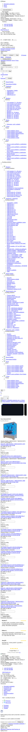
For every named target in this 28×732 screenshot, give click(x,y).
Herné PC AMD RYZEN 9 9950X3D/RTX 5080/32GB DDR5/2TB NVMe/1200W (11, 588)
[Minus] (3, 451)
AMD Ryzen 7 (10, 93)
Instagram (8, 48)
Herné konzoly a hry (11, 291)
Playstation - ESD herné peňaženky (15, 312)
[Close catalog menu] (4, 89)
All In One (9, 280)
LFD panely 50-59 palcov (13, 105)
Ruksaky (9, 268)
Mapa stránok (7, 690)
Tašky (8, 271)
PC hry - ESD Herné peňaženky (15, 308)
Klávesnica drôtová (11, 345)
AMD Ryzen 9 (10, 208)
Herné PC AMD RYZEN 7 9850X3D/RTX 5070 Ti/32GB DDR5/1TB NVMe (13, 444)
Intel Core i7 (10, 233)
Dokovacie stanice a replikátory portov (16, 222)
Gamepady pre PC (11, 335)
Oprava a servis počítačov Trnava (15, 370)
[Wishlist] (4, 420)
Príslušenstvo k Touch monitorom (15, 188)
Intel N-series (10, 240)
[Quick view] (2, 420)
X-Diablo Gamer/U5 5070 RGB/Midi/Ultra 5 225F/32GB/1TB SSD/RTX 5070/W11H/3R (12, 569)
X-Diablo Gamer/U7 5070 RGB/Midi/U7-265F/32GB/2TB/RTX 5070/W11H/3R (11, 534)
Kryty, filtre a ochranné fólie (14, 242)
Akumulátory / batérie (12, 90)
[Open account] (5, 71)
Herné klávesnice (11, 339)
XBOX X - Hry (11, 326)
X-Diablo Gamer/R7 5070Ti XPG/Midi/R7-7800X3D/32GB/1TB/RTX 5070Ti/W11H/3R (12, 499)
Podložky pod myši (11, 349)
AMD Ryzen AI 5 (11, 209)
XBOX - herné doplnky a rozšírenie (15, 320)
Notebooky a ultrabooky (12, 198)
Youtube (13, 48)
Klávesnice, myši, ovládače (13, 124)
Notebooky (8, 86)
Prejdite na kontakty (5, 50)
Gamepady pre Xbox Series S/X (15, 338)
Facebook (3, 48)
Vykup (5, 6)
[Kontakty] (2, 398)
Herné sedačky (10, 299)
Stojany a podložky (11, 270)
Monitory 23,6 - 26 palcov (13, 113)
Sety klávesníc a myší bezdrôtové (15, 352)
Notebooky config (11, 253)
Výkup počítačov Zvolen (13, 137)
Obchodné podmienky (9, 4)
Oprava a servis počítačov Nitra (14, 368)
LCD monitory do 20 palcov (14, 104)
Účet (10, 71)
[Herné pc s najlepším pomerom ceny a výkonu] (13, 400)
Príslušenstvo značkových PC (14, 289)
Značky (5, 692)
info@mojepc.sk (5, 29)
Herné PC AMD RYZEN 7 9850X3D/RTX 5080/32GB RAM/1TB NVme (11, 606)
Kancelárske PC (11, 282)
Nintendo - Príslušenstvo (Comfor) (15, 302)
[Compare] (7, 420)
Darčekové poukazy (9, 693)
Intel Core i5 (10, 232)
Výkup (7, 126)
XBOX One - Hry (11, 324)
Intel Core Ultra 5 (11, 236)
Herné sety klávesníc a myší (14, 342)
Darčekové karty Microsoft (13, 296)
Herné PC (9, 277)
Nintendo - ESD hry (12, 301)
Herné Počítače (9, 82)
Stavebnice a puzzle (12, 319)
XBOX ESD (10, 323)
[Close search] (2, 69)
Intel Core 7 (10, 228)
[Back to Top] (6, 398)
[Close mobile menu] (2, 53)
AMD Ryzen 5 (10, 92)
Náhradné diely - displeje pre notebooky (17, 249)
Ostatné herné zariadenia (13, 305)
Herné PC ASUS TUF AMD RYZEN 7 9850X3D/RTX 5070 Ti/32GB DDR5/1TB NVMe (13, 462)
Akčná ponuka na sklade (13, 279)
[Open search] (2, 71)
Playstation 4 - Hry (11, 313)
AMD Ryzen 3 (10, 204)
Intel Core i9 (10, 235)
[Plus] (1, 451)
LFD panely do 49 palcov (13, 109)
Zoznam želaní (4, 73)
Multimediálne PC (11, 286)
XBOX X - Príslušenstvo (13, 327)
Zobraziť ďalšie (6, 616)
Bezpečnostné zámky (12, 219)
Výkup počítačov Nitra (12, 136)
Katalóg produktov (6, 59)
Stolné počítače (9, 273)
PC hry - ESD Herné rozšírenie (14, 309)
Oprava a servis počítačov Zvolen (15, 365)
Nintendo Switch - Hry (12, 303)
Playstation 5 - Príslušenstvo (14, 317)
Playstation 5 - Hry (11, 316)
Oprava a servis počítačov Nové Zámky (16, 374)
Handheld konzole (11, 298)
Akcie (5, 694)
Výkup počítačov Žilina (13, 135)
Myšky (7, 120)
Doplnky (9, 334)
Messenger (8, 702)
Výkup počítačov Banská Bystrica (15, 133)
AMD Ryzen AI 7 (11, 94)
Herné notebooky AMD (13, 223)
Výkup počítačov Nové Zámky (14, 132)
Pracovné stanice (11, 260)
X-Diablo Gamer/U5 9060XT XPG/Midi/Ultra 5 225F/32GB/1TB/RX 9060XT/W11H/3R (13, 516)
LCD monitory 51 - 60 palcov (14, 102)
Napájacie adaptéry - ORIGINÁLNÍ (16, 250)
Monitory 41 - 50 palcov (13, 118)
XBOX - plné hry (11, 322)
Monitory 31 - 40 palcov (13, 116)
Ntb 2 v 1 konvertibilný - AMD (14, 254)
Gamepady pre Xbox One (13, 336)
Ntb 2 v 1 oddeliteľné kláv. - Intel (15, 257)
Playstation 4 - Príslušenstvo (14, 315)
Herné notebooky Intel (12, 225)
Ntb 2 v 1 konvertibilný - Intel (14, 256)
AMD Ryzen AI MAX (12, 214)
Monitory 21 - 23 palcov (13, 112)
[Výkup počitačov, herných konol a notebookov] (13, 401)
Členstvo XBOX (11, 295)
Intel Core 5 (10, 226)
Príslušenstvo (10, 186)
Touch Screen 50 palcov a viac (14, 195)
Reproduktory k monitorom (13, 189)
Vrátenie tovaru (7, 689)
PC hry (8, 306)
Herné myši (10, 341)
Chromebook (10, 221)
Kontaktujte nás (7, 687)
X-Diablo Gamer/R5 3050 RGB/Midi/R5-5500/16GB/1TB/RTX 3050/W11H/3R (11, 552)
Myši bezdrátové (11, 346)
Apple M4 (9, 216)
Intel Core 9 (10, 229)
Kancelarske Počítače (11, 84)
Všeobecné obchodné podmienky (16, 723)
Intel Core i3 (10, 230)
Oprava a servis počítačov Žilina (15, 367)
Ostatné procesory (11, 258)
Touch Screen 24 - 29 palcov (14, 192)
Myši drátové (10, 348)
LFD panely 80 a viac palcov (14, 108)
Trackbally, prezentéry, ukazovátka (15, 353)
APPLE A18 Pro (11, 215)
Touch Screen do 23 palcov (13, 196)
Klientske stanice (11, 283)
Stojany (9, 190)
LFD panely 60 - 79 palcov (13, 106)
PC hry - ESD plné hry (12, 310)
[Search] (16, 67)
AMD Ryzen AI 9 (11, 212)
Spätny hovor (4, 51)
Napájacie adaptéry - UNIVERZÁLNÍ (16, 251)
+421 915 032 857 (8, 24)
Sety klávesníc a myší (12, 350)
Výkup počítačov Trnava (13, 130)
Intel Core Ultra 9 (11, 239)
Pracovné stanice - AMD (13, 261)
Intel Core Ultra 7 (11, 237)
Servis (5, 5)
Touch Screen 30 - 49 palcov (14, 193)
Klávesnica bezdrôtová (12, 343)
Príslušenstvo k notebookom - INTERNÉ (17, 265)
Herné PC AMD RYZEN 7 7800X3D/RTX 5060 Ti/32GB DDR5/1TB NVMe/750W (13, 481)
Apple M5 (9, 218)
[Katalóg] (2, 390)
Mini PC (9, 284)
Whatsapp (8, 700)
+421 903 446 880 (8, 25)
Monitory (8, 98)
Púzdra (8, 267)
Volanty (9, 355)
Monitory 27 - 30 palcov (13, 115)
